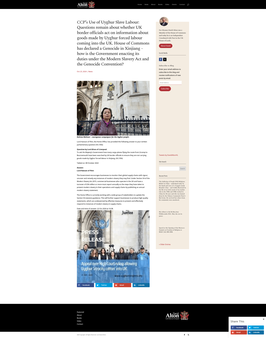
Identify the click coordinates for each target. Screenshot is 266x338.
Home (140, 4)
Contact (182, 4)
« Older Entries (165, 244)
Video (167, 4)
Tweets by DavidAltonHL (168, 155)
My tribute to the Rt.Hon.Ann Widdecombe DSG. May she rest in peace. (170, 214)
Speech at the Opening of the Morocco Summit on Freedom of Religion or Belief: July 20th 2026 (172, 230)
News (146, 4)
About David (166, 46)
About (153, 4)
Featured (80, 312)
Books (160, 4)
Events (174, 4)
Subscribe (165, 89)
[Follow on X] (164, 59)
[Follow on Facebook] (160, 59)
